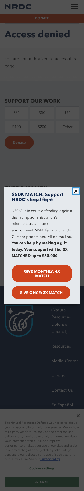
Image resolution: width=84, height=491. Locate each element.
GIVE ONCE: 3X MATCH (41, 292)
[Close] (76, 191)
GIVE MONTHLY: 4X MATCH (42, 273)
